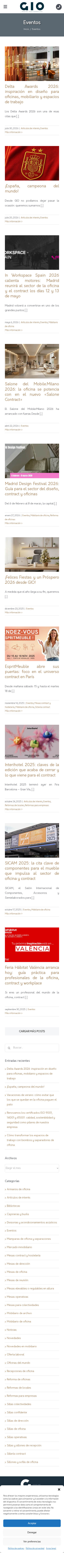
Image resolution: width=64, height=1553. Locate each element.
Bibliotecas (13, 1206)
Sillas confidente (17, 1412)
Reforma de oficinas (18, 1379)
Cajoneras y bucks (18, 1214)
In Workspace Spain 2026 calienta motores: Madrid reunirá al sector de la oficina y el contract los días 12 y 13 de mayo (32, 286)
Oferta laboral (15, 1354)
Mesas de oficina (17, 1272)
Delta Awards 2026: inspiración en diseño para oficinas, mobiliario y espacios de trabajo (31, 1074)
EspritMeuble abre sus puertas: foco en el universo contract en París (32, 672)
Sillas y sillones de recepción (24, 1445)
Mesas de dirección (18, 1264)
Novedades (14, 1338)
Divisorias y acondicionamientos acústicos (32, 1222)
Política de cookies (16, 1549)
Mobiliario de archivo (19, 1313)
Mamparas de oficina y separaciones (29, 1239)
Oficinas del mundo (18, 1363)
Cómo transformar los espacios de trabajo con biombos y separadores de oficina (30, 1140)
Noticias (12, 1330)
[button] (59, 1489)
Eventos (44, 128)
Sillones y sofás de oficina (22, 1462)
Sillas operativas (17, 1437)
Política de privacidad (35, 1549)
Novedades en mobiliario (22, 1346)
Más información (13, 132)
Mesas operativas (17, 1297)
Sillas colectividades (19, 1404)
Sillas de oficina (16, 1429)
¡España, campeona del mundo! (25, 1087)
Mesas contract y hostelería (23, 1255)
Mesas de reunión (17, 1280)
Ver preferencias (32, 1541)
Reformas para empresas (37, 805)
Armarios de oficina (18, 1189)
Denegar (32, 1532)
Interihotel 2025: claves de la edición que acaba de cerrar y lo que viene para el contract (32, 770)
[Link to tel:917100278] (59, 7)
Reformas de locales (14, 805)
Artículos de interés (30, 128)
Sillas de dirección (18, 1421)
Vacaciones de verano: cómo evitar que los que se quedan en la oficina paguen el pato (32, 1100)
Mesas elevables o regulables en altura (30, 1288)
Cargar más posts (32, 1031)
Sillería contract (42, 707)
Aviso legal (51, 1549)
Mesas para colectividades (23, 1305)
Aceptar (32, 1523)
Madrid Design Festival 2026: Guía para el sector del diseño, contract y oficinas (32, 489)
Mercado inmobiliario (19, 1247)
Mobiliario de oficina (40, 516)
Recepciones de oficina (20, 1371)
